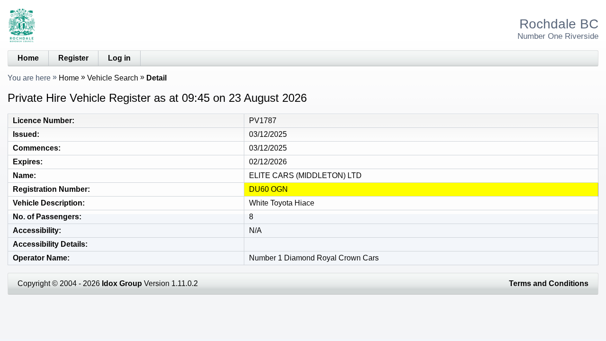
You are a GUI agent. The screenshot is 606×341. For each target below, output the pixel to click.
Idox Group (122, 283)
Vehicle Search (112, 78)
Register (73, 58)
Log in (119, 58)
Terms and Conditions (548, 283)
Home (28, 58)
